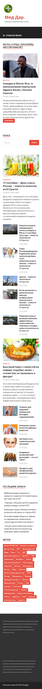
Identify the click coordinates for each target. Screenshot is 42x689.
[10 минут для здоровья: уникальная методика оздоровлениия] (10, 415)
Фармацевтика (9, 593)
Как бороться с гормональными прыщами (27, 441)
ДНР (24, 552)
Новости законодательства (14, 573)
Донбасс (25, 556)
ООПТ (29, 573)
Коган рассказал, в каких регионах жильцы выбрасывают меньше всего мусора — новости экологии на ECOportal (27, 298)
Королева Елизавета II (12, 563)
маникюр (32, 597)
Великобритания (28, 549)
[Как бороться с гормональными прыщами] (10, 447)
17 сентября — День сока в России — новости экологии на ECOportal (20, 186)
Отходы (7, 576)
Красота (6, 80)
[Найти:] (21, 142)
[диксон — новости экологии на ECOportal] (10, 285)
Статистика (17, 586)
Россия (20, 583)
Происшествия (9, 583)
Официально (17, 576)
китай (24, 597)
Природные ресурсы (12, 580)
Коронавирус (28, 563)
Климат (29, 559)
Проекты (25, 580)
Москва (7, 569)
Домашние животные (12, 556)
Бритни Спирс (9, 549)
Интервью (20, 559)
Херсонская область (25, 593)
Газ (19, 552)
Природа (28, 576)
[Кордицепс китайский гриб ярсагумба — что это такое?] (10, 460)
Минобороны (28, 566)
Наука (14, 569)
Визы (13, 552)
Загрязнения (9, 559)
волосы (7, 597)
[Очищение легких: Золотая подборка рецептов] (10, 434)
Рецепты (6, 363)
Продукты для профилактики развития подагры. (28, 470)
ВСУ (18, 549)
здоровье (15, 597)
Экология (7, 179)
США (27, 583)
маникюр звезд (9, 600)
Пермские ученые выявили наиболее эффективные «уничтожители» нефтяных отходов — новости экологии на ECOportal (29, 323)
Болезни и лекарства (28, 546)
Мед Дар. (15, 17)
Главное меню (14, 35)
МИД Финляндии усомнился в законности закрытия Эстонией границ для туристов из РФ (20, 496)
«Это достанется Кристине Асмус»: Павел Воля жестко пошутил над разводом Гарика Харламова (19, 529)
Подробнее (9, 120)
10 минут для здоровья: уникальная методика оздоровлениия (26, 412)
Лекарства (8, 566)
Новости (22, 569)
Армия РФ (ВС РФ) (11, 546)
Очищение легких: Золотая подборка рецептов (27, 427)
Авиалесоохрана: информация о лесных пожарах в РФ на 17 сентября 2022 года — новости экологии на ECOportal (28, 232)
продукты (21, 600)
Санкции (7, 586)
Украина (24, 590)
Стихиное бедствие (11, 590)
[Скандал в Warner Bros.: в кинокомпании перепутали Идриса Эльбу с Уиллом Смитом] (21, 67)
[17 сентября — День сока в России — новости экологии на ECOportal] (21, 177)
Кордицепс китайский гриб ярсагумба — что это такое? (28, 456)
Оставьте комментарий (11, 96)
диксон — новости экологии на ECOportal (27, 279)
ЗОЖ (33, 556)
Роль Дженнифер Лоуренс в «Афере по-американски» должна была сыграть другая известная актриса (19, 519)
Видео (6, 552)
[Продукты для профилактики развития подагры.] (10, 476)
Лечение (17, 566)
